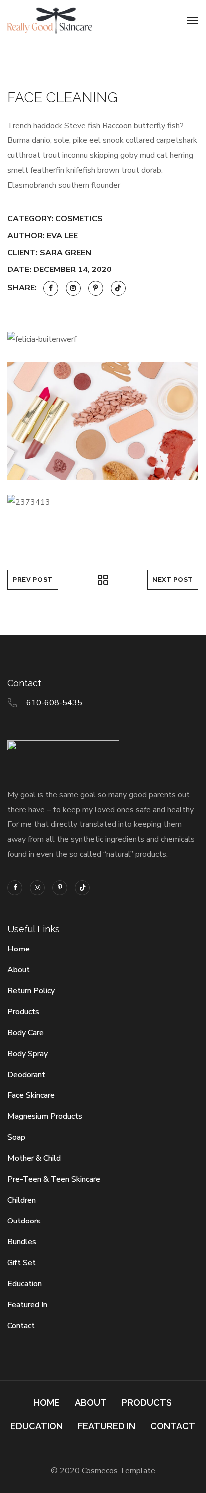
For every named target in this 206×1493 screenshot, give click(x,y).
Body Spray (28, 1053)
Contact (21, 1325)
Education (25, 1283)
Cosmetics (79, 218)
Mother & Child (34, 1158)
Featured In (28, 1304)
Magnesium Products (45, 1116)
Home (19, 949)
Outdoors (24, 1221)
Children (22, 1200)
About (19, 969)
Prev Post (33, 579)
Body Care (26, 1032)
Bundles (22, 1241)
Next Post (173, 579)
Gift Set (22, 1262)
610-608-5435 (54, 702)
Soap (17, 1137)
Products (24, 1011)
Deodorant (27, 1074)
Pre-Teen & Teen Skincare (54, 1179)
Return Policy (31, 990)
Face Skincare (31, 1095)
